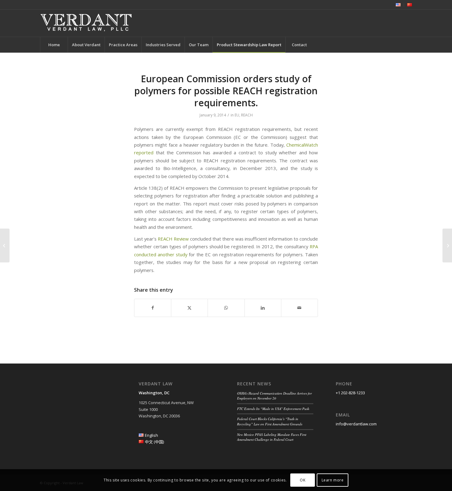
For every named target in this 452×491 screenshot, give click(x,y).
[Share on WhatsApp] (226, 307)
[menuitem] (398, 5)
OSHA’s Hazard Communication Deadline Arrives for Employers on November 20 (274, 396)
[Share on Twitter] (189, 307)
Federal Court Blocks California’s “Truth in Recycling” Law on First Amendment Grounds (269, 421)
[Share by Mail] (299, 307)
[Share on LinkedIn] (263, 307)
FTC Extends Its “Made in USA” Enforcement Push (273, 408)
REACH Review (173, 239)
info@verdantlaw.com (356, 424)
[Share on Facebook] (152, 307)
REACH (247, 115)
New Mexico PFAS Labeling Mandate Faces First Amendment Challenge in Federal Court (271, 437)
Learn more (333, 480)
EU (237, 115)
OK (302, 480)
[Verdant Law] (86, 23)
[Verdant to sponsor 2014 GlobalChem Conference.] (5, 245)
